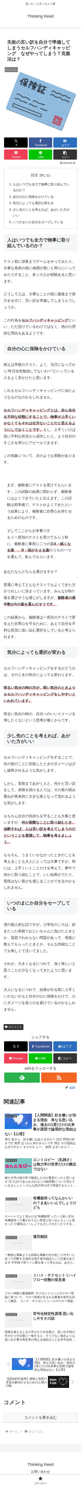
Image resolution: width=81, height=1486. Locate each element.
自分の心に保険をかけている (33, 196)
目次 (34, 175)
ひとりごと (15, 1026)
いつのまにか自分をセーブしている (38, 222)
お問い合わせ (40, 1471)
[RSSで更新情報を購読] (58, 1078)
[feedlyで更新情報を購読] (22, 1078)
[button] (65, 154)
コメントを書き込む (40, 1417)
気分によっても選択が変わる (33, 203)
